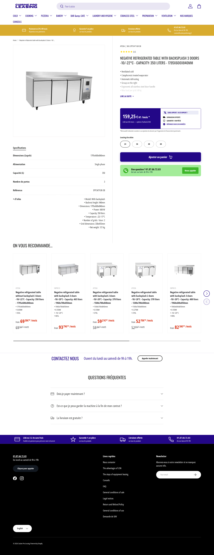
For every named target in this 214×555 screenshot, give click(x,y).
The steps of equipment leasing (115, 474)
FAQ (104, 486)
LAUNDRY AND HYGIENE (103, 15)
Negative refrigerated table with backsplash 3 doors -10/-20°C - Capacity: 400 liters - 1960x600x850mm (184, 297)
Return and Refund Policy (113, 504)
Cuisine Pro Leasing (24, 543)
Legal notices (108, 498)
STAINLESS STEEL (127, 15)
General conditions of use (113, 510)
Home (15, 40)
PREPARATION (148, 15)
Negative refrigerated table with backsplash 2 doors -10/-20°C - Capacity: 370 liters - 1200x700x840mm (145, 297)
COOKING (29, 15)
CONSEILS (17, 21)
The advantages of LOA (112, 468)
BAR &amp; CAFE (78, 15)
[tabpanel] (59, 191)
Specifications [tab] (19, 147)
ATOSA (122, 46)
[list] (59, 91)
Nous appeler (190, 170)
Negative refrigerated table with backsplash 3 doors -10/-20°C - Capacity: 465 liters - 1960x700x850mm (68, 297)
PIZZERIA (45, 15)
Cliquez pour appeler (25, 468)
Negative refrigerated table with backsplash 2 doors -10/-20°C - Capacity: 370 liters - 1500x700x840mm (107, 297)
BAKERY (59, 15)
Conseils (106, 480)
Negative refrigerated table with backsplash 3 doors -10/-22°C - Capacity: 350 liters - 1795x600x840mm (37, 40)
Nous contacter (109, 462)
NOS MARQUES (186, 15)
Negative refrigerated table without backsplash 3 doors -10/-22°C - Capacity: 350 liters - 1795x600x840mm (30, 297)
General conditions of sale (113, 492)
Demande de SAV (110, 516)
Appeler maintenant (150, 358)
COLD (15, 15)
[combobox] (113, 6)
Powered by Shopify (36, 543)
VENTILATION (167, 15)
